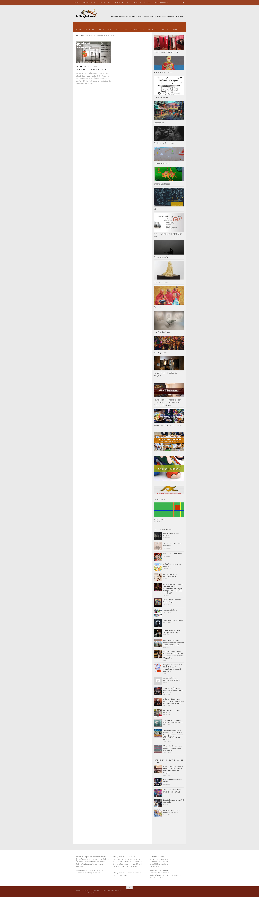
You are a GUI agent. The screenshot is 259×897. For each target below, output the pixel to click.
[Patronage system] (169, 343)
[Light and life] (169, 110)
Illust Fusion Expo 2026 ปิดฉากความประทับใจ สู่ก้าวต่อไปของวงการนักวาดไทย (173, 643)
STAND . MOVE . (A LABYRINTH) (166, 52)
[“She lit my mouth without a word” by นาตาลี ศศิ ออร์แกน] (158, 723)
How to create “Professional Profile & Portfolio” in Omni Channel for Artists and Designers (168, 402)
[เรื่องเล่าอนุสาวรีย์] (169, 247)
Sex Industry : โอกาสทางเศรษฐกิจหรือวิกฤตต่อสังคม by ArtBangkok (173, 690)
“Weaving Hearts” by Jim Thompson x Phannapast (172, 631)
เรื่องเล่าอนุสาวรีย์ (161, 257)
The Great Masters (161, 163)
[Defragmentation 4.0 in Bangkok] (158, 536)
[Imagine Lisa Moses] (169, 174)
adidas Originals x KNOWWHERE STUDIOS (171, 679)
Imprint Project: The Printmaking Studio (170, 575)
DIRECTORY (135, 2)
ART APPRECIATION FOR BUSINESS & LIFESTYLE (172, 791)
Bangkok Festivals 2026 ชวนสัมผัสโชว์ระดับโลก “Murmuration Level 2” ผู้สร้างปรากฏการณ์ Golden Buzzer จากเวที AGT (173, 588)
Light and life (159, 122)
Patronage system (161, 352)
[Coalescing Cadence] (158, 613)
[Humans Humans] (169, 85)
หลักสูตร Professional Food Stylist (167, 425)
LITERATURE (90, 30)
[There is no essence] (169, 270)
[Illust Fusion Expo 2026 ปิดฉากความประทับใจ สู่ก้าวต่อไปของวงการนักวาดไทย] (158, 643)
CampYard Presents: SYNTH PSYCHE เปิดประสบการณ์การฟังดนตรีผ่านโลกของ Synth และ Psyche (173, 668)
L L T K (156, 209)
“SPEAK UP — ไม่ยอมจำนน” (172, 554)
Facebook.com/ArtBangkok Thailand (88, 873)
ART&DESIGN (88, 2)
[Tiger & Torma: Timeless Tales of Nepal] (158, 602)
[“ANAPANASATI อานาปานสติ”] (158, 623)
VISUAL (78, 30)
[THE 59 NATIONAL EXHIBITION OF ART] (169, 222)
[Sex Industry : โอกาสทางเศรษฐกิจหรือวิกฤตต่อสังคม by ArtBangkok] (158, 691)
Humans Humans (161, 97)
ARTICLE (147, 2)
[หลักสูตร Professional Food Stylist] (169, 416)
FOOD (109, 30)
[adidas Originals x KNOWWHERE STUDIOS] (158, 681)
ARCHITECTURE (153, 30)
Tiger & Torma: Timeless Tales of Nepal (172, 601)
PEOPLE (101, 2)
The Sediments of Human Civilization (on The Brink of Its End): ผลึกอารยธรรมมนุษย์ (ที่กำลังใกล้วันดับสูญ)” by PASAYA (173, 735)
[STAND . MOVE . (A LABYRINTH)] (169, 42)
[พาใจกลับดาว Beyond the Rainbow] (158, 567)
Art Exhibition (81, 66)
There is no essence (162, 282)
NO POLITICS (159, 519)
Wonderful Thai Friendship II (91, 69)
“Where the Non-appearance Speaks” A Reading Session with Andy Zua (173, 748)
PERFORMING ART (137, 30)
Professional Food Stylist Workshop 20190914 (172, 811)
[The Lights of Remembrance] (169, 133)
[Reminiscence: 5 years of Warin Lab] (158, 713)
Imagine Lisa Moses (162, 184)
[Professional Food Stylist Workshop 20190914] (158, 813)
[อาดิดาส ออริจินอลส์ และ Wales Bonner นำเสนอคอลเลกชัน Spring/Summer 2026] (158, 702)
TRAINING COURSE (161, 2)
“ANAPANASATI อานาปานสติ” (173, 620)
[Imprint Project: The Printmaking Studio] (158, 577)
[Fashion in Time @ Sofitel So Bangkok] (169, 363)
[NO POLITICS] (169, 509)
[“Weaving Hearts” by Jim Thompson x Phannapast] (158, 633)
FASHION (101, 30)
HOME (76, 2)
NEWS (110, 2)
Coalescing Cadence (170, 610)
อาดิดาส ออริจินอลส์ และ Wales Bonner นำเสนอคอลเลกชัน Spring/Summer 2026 (173, 701)
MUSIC (125, 30)
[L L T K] (169, 197)
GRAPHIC (175, 30)
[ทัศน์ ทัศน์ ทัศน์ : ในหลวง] (169, 63)
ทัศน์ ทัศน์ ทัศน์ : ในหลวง (163, 72)
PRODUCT (165, 30)
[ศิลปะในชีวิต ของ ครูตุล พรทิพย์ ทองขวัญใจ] (158, 803)
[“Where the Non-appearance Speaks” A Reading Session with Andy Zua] (158, 749)
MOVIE (117, 30)
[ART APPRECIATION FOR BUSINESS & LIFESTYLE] (158, 793)
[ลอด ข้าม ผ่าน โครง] (169, 320)
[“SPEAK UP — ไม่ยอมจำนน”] (158, 557)
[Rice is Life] (169, 295)
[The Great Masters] (169, 154)
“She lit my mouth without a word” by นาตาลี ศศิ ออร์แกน (173, 721)
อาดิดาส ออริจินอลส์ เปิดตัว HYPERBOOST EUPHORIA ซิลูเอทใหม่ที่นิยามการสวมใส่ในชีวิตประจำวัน (173, 655)
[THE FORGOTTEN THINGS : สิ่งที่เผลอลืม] (158, 546)
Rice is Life (158, 307)
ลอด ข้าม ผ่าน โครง (162, 332)
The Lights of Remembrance (165, 143)
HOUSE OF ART (120, 2)
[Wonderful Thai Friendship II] (93, 52)
